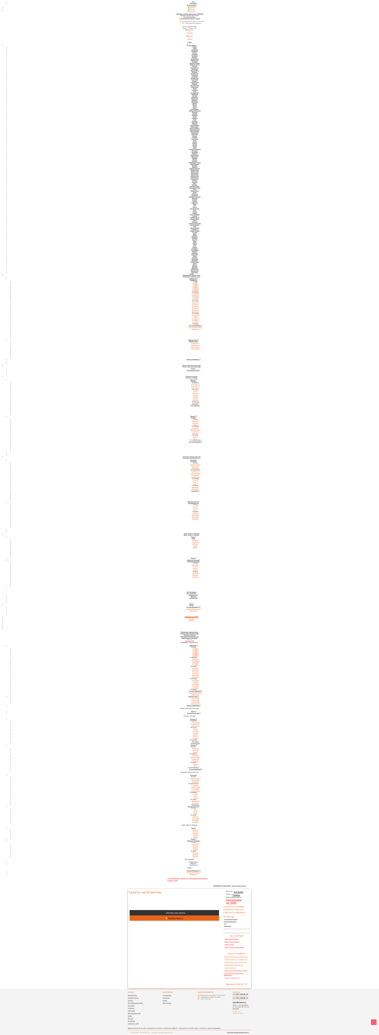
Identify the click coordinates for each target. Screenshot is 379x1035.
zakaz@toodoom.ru (239, 1002)
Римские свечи (133, 998)
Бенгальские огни (134, 1013)
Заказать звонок (195, 18)
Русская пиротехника (230, 919)
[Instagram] (193, 3)
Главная (191, 274)
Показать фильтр (175, 918)
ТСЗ (225, 924)
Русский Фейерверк (230, 922)
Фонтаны (189, 635)
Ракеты (189, 633)
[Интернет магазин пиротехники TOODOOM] (189, 14)
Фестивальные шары (135, 1003)
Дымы (189, 638)
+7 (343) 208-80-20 (184, 18)
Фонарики (131, 1021)
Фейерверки (189, 632)
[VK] (193, 2)
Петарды (131, 1008)
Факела (130, 1018)
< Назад (189, 42)
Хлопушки (189, 636)
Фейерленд (227, 926)
